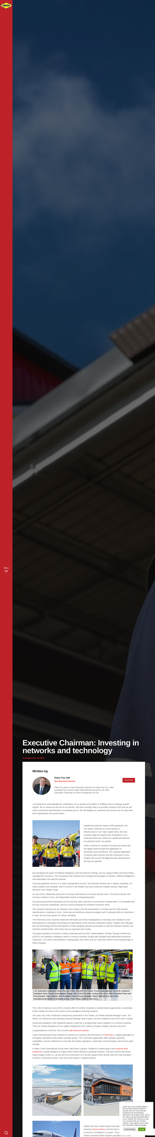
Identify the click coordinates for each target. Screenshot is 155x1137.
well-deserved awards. (79, 1030)
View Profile (129, 780)
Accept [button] (141, 1129)
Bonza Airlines (98, 1129)
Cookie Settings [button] (130, 1129)
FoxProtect (108, 1035)
